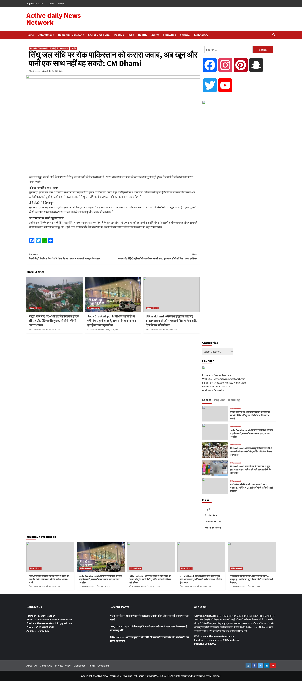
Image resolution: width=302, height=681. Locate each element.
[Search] (274, 34)
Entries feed (211, 515)
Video (52, 3)
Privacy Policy (62, 665)
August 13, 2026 (205, 586)
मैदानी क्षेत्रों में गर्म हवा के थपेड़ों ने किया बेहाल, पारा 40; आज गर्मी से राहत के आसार (64, 256)
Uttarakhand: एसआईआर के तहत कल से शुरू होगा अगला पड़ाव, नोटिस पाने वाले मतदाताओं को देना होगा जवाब (251, 469)
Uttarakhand (46, 35)
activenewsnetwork (39, 71)
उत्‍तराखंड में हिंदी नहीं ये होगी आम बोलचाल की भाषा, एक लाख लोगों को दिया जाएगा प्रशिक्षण (157, 256)
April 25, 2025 (58, 71)
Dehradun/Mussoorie (71, 35)
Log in (207, 509)
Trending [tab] (233, 400)
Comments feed (213, 521)
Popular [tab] (219, 400)
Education (169, 35)
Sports (155, 35)
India (131, 35)
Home (30, 35)
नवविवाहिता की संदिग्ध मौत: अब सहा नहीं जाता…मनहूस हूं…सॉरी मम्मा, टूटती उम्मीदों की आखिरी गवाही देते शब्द (251, 487)
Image (61, 3)
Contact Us (46, 665)
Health (142, 35)
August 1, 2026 (255, 586)
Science (185, 35)
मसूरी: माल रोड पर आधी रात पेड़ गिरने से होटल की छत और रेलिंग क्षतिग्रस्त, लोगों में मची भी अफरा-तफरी (54, 320)
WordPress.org (212, 527)
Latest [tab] (207, 400)
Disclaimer (79, 665)
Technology (201, 35)
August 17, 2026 (171, 329)
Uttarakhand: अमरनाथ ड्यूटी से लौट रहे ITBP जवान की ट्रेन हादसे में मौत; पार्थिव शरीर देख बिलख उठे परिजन (171, 320)
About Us (31, 665)
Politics (119, 35)
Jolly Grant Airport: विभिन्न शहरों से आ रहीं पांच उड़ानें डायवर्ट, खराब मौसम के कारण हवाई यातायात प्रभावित (111, 320)
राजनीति (73, 48)
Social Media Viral (99, 35)
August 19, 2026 (112, 329)
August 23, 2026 (54, 329)
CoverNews (198, 675)
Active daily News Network (53, 19)
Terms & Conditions (98, 665)
